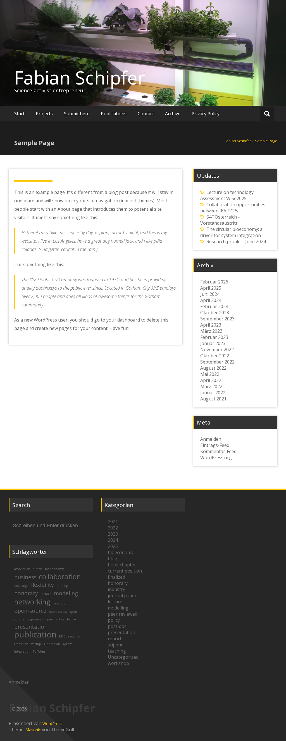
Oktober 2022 (214, 356)
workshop (118, 663)
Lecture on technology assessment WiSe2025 (227, 195)
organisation (36, 619)
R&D (62, 636)
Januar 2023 (212, 343)
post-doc (117, 626)
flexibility (42, 584)
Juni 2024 (210, 294)
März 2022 (211, 386)
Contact (146, 114)
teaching (117, 651)
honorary (26, 593)
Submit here (77, 114)
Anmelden (210, 439)
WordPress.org (216, 457)
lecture (45, 594)
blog (112, 558)
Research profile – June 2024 (236, 241)
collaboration (60, 576)
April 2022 (210, 380)
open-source (30, 611)
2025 (113, 546)
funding (62, 586)
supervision (52, 644)
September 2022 (217, 362)
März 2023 (211, 331)
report (114, 639)
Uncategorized (123, 657)
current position (125, 571)
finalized (116, 577)
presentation (30, 626)
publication (35, 634)
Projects (44, 114)
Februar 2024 (214, 306)
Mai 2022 (209, 374)
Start (19, 114)
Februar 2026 (214, 282)
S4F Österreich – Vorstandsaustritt (220, 220)
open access (58, 612)
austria (37, 569)
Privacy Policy (206, 114)
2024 (113, 540)
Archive (172, 114)
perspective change (61, 619)
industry (116, 589)
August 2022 (213, 368)
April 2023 (210, 325)
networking (32, 601)
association (22, 569)
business (25, 577)
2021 (113, 522)
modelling (118, 608)
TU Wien (39, 651)
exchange (21, 586)
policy (114, 620)
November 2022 (217, 349)
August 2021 (213, 399)
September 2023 (217, 319)
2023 (113, 534)
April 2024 (210, 300)
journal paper (122, 595)
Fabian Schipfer (79, 77)
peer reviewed (122, 614)
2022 (113, 528)
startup (36, 644)
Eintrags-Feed (214, 445)
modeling (66, 593)
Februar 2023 (214, 337)
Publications (114, 114)
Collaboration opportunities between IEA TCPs (232, 207)
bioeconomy (54, 569)
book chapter (122, 565)
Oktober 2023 (214, 312)
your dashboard (123, 320)
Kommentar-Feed (218, 451)
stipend (115, 645)
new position (62, 603)
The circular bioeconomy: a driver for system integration (231, 232)
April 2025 (210, 288)
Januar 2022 (212, 393)
